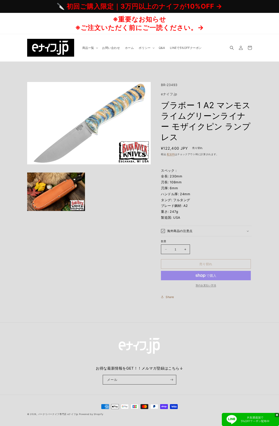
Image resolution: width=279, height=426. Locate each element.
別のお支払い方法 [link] (206, 285)
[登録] (171, 380)
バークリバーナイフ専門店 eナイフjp (58, 414)
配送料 (171, 154)
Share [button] (170, 297)
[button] (90, 48)
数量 (163, 241)
